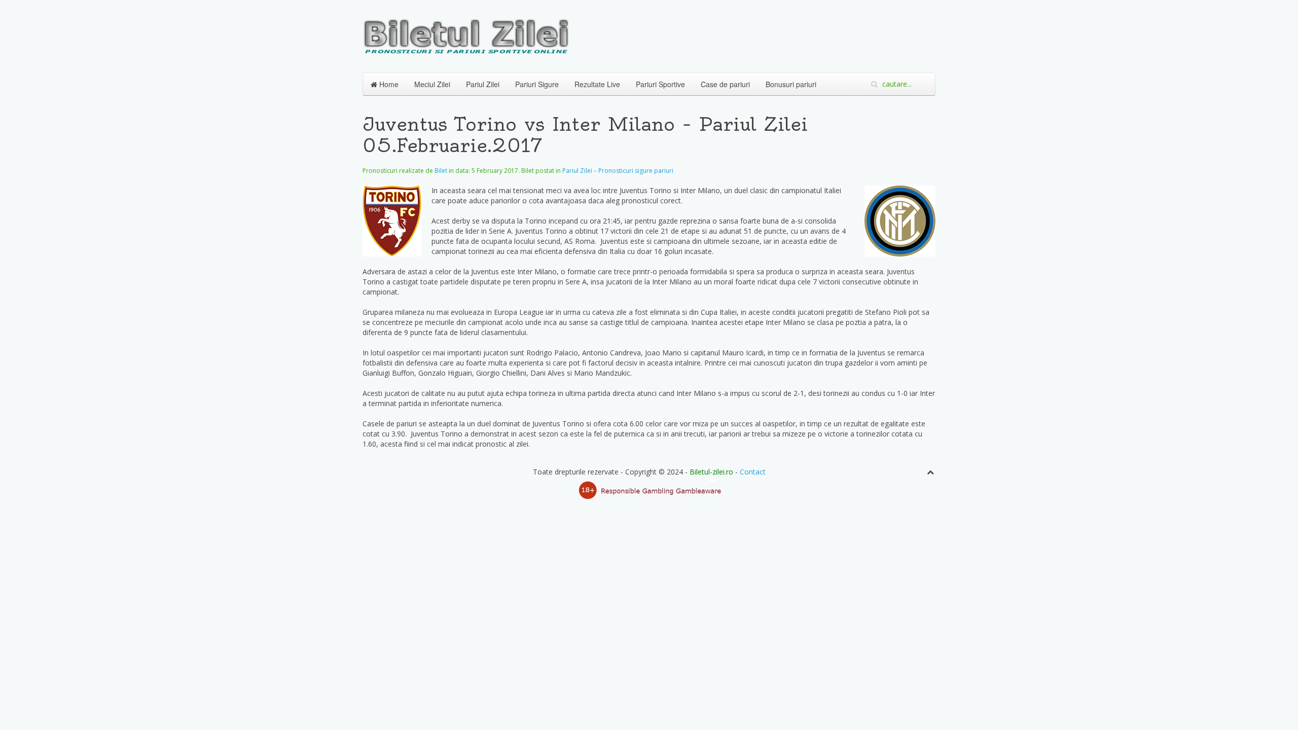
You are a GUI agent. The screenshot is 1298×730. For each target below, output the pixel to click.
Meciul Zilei (432, 84)
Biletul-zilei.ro (711, 472)
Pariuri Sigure (537, 84)
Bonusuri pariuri (791, 84)
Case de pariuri (725, 84)
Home (388, 84)
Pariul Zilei (482, 84)
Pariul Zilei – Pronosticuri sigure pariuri (617, 170)
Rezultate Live (597, 84)
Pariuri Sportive (660, 84)
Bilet (441, 170)
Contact (753, 472)
